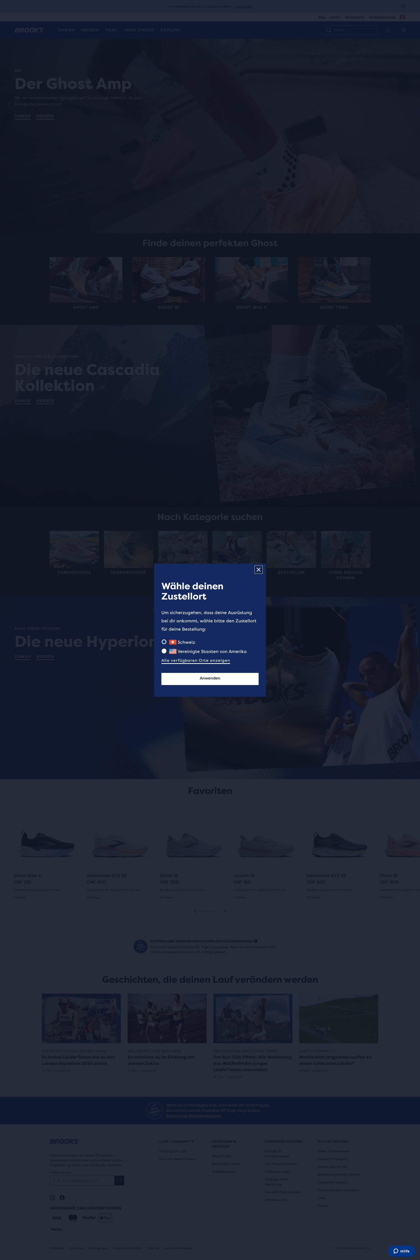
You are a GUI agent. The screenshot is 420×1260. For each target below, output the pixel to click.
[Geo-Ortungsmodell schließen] (258, 569)
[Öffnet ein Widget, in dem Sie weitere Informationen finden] (401, 1251)
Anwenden (210, 678)
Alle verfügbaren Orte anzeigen (195, 660)
